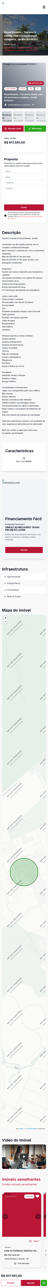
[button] (5, 618)
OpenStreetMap (31, 1128)
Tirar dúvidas (23, 1263)
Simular (24, 550)
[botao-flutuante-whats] (44, 1283)
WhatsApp (37, 128)
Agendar (31, 1283)
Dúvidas (11, 1283)
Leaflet (20, 1128)
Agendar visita (14, 128)
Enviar (24, 207)
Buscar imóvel (10, 44)
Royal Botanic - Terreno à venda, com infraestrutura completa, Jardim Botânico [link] (21, 49)
